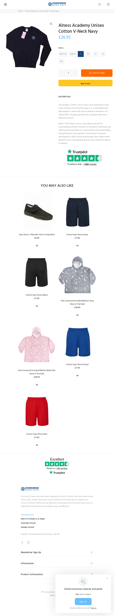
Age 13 (73, 54)
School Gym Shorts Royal (77, 364)
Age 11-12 (63, 54)
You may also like (57, 186)
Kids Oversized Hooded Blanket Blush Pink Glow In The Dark (36, 372)
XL (103, 54)
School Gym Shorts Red (36, 434)
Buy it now (85, 83)
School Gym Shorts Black (37, 295)
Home (20, 11)
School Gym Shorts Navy (77, 234)
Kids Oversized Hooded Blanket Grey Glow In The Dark (77, 302)
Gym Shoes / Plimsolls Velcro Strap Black (37, 234)
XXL (61, 61)
